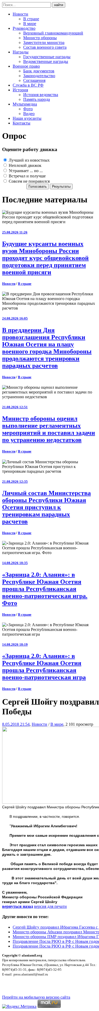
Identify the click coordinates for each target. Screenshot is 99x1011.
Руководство (24, 28)
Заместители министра (43, 42)
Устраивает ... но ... (25, 170)
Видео (29, 113)
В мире (29, 23)
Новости (20, 14)
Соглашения (34, 80)
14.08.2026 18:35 (15, 563)
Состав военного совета (45, 47)
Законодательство (39, 75)
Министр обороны (40, 38)
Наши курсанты (27, 118)
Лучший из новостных (29, 160)
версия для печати (50, 906)
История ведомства (40, 94)
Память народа (36, 99)
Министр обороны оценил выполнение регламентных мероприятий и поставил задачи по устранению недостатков (48, 429)
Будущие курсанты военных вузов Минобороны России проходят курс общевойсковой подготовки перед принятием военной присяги (45, 258)
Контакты (21, 123)
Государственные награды (46, 56)
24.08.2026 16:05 (15, 318)
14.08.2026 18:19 (15, 644)
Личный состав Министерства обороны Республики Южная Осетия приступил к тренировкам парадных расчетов (46, 507)
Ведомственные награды (45, 61)
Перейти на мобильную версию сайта (36, 997)
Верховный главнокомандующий (53, 33)
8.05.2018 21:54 (16, 724)
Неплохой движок (24, 165)
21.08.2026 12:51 (15, 407)
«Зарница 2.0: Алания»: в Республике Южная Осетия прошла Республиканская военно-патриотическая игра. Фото (44, 588)
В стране (31, 19)
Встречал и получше (27, 176)
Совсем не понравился (29, 181)
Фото (28, 109)
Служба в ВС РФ (28, 85)
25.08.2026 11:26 (14, 232)
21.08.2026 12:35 (15, 482)
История (20, 90)
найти (58, 5)
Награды (21, 52)
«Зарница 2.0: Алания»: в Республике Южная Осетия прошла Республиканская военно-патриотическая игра (44, 667)
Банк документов (38, 71)
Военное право (26, 66)
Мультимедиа (25, 104)
